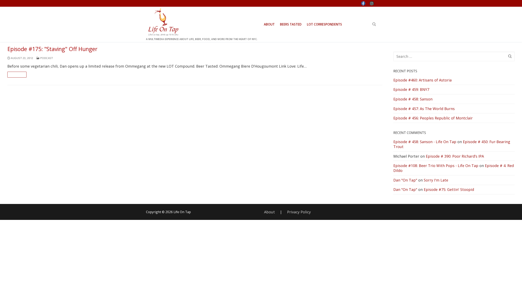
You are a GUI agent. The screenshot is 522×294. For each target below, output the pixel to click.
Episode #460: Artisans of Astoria (422, 80)
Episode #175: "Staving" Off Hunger (52, 49)
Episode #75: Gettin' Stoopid (449, 189)
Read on (17, 74)
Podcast (46, 58)
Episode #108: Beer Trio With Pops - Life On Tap (435, 165)
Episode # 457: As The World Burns (424, 108)
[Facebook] (363, 3)
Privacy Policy (299, 211)
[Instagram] (371, 3)
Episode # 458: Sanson (412, 99)
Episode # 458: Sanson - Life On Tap (424, 141)
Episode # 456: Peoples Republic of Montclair (433, 118)
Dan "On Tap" (405, 180)
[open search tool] (374, 24)
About (269, 211)
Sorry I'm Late (436, 180)
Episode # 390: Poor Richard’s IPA (455, 156)
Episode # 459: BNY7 (411, 89)
